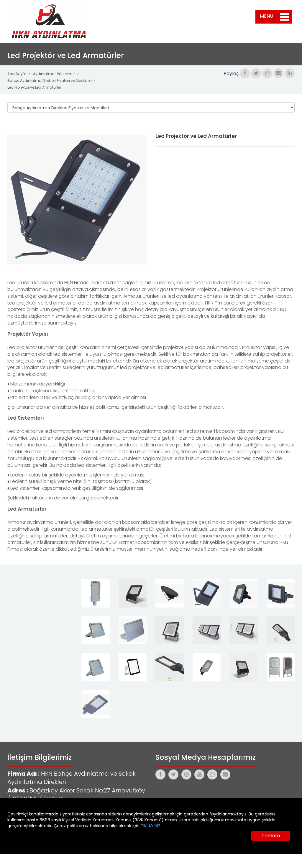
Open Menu (285, 17)
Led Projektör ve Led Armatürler (34, 87)
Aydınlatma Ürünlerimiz (54, 73)
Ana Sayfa (17, 73)
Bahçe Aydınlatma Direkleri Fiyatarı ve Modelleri (49, 80)
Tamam (271, 835)
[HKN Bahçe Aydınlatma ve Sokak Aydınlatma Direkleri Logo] (49, 21)
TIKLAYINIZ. (151, 826)
